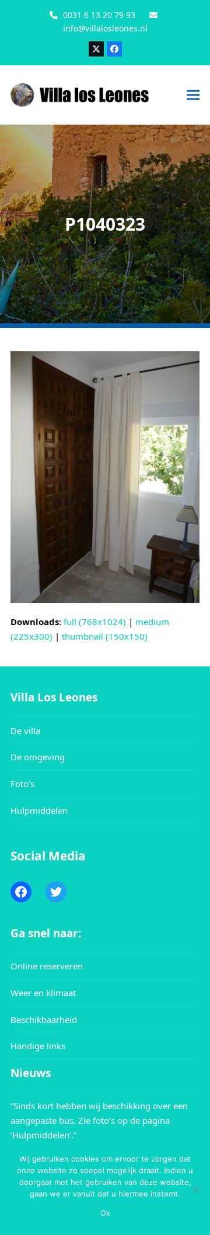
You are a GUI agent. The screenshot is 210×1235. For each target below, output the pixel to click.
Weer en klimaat (43, 992)
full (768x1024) (95, 621)
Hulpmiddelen (39, 810)
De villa (25, 730)
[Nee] (195, 1189)
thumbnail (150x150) (105, 636)
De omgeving (37, 757)
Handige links (37, 1045)
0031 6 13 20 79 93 (99, 14)
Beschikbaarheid (43, 1019)
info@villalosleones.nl (105, 28)
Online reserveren (46, 966)
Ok (105, 1213)
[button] (193, 95)
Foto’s (22, 783)
